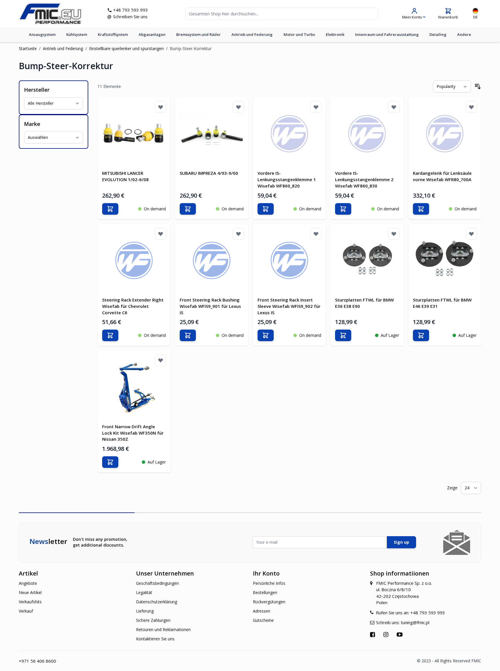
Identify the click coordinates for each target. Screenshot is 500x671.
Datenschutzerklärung (156, 601)
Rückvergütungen (269, 601)
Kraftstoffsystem (113, 34)
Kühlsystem (76, 34)
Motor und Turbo (299, 34)
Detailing (437, 34)
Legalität (144, 592)
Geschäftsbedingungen (157, 583)
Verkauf (26, 611)
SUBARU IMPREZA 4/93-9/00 (209, 173)
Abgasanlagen (152, 34)
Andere (464, 34)
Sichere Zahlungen (153, 620)
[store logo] (50, 13)
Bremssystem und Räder (198, 34)
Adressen (261, 611)
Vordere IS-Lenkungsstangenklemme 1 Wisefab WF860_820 (287, 179)
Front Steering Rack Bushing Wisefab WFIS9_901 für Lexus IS (210, 306)
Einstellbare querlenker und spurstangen (126, 48)
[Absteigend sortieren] (477, 86)
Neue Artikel (30, 592)
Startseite (28, 48)
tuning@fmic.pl (415, 622)
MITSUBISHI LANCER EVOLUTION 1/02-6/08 (125, 176)
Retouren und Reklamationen (163, 629)
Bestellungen (265, 592)
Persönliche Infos (269, 583)
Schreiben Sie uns (130, 16)
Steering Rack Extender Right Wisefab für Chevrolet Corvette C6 (132, 306)
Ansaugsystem (42, 34)
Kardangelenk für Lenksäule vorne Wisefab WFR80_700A (442, 176)
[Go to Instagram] (386, 634)
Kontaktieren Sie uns (155, 638)
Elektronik (335, 34)
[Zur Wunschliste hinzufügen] (160, 107)
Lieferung (145, 611)
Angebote (28, 583)
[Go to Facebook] (373, 634)
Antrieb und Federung (252, 34)
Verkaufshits (30, 601)
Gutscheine (263, 620)
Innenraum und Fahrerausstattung (387, 34)
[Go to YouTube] (400, 634)
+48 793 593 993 (130, 10)
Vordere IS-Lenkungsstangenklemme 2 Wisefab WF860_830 (364, 179)
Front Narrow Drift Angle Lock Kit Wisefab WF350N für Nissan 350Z (132, 433)
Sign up (401, 542)
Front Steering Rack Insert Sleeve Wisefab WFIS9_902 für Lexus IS (289, 306)
